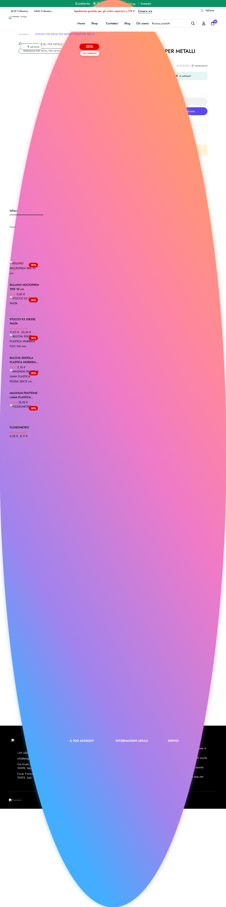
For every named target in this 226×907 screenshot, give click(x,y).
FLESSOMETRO (19, 427)
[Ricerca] (193, 24)
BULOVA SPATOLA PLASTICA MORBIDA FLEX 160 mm (23, 362)
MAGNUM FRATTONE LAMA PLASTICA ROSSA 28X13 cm (23, 397)
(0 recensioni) (199, 66)
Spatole (14, 354)
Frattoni (14, 389)
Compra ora (145, 11)
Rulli (12, 281)
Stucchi (14, 315)
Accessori (24, 34)
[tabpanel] (113, 227)
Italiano (210, 10)
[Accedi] (203, 23)
